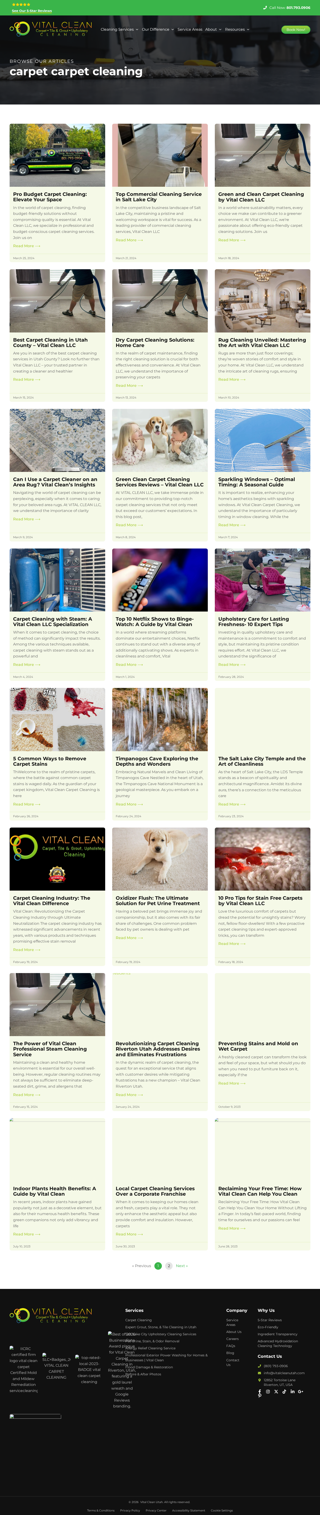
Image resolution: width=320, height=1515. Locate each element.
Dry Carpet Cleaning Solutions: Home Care (155, 342)
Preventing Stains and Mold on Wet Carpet (258, 1046)
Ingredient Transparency (278, 1334)
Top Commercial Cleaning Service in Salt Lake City (159, 196)
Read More (26, 246)
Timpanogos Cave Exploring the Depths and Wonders (157, 761)
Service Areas (232, 1322)
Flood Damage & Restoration (149, 1367)
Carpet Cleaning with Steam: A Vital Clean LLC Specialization (52, 621)
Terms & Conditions (101, 1510)
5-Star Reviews (270, 1320)
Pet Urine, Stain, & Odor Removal (152, 1341)
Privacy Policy (130, 1510)
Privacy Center (156, 1510)
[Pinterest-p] (260, 1396)
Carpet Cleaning (138, 1320)
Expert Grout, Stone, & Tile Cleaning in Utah (160, 1327)
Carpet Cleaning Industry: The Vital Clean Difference (51, 900)
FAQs (230, 1346)
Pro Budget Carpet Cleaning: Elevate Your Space (50, 196)
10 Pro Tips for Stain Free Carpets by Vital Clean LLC (260, 900)
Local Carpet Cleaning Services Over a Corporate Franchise (155, 1191)
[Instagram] (268, 1391)
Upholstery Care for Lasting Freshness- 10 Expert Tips (253, 621)
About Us (234, 1332)
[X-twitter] (276, 1391)
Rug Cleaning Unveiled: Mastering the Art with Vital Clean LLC (262, 342)
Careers (232, 1339)
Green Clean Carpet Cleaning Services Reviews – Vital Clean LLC (160, 482)
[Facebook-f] (260, 1391)
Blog (230, 1353)
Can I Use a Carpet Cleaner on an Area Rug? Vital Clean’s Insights (55, 482)
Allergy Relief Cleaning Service (150, 1348)
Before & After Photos (143, 1374)
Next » (182, 1266)
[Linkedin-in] (292, 1391)
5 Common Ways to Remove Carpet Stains (49, 761)
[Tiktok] (284, 1391)
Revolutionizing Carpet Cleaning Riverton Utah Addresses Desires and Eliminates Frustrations (158, 1049)
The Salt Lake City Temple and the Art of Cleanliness (262, 761)
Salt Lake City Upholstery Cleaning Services (160, 1334)
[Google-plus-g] (301, 1391)
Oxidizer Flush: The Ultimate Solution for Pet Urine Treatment (158, 900)
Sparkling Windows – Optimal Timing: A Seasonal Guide (256, 482)
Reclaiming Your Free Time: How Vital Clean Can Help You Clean (260, 1191)
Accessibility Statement (188, 1510)
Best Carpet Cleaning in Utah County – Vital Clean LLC (50, 342)
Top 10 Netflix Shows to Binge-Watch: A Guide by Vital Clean (155, 621)
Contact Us (232, 1362)
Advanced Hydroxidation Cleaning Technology (278, 1343)
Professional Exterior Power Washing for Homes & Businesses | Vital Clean (166, 1357)
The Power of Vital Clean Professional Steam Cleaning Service (50, 1049)
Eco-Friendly (268, 1327)
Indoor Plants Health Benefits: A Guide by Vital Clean (54, 1191)
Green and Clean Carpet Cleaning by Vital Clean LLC (261, 196)
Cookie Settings (222, 1510)
